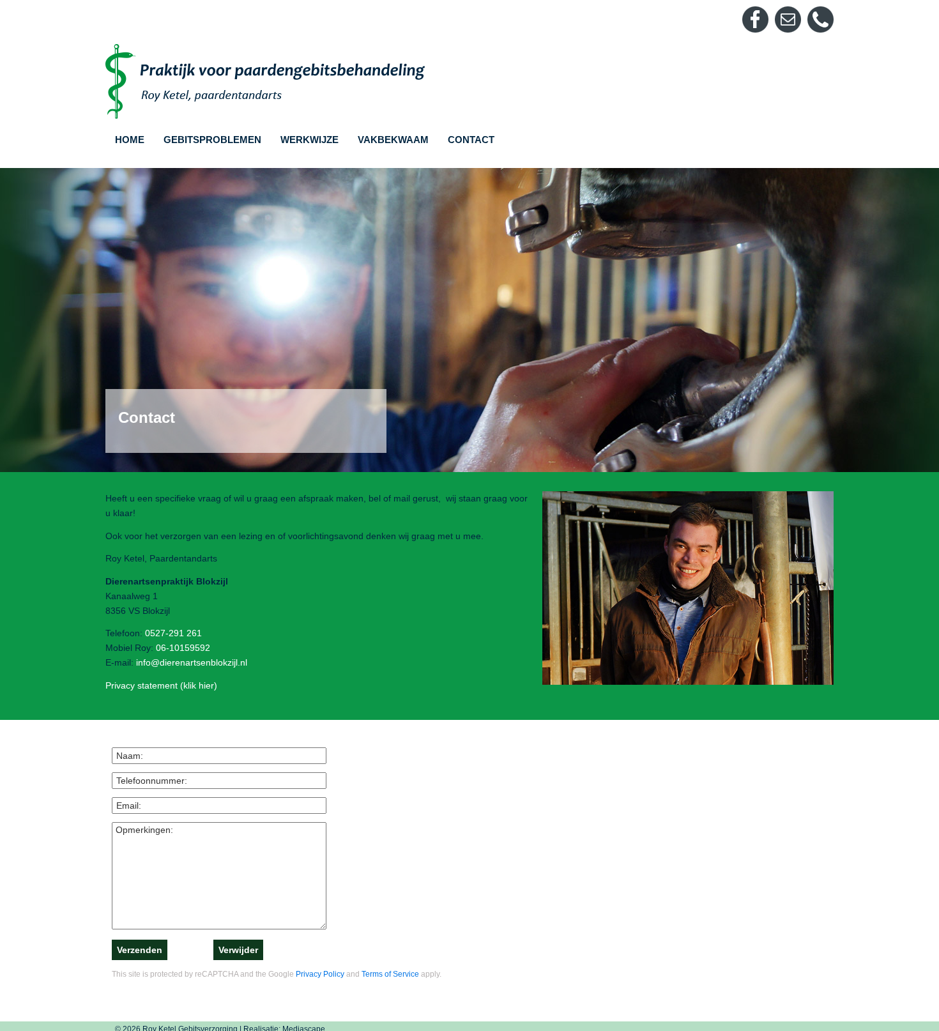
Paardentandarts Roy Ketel (265, 81)
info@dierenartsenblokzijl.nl (191, 662)
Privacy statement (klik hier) (161, 685)
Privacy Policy (320, 974)
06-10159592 (183, 648)
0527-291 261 (173, 633)
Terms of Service (390, 974)
